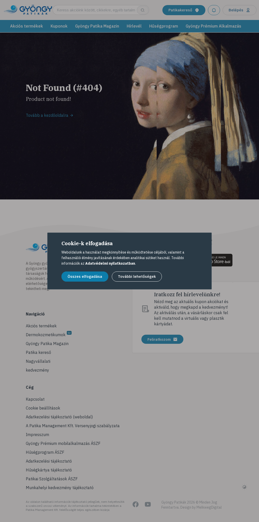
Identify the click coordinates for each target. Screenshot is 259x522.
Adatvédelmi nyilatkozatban (110, 263)
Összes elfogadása (85, 276)
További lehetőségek (137, 276)
